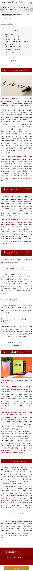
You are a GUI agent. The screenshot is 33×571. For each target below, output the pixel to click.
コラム (3, 23)
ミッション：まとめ (10, 52)
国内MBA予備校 (12, 2)
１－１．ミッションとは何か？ (13, 37)
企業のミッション (9, 34)
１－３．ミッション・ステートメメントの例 (17, 41)
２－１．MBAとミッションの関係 (14, 47)
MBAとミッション (9, 44)
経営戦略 (10, 23)
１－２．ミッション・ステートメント (15, 39)
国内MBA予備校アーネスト (19, 557)
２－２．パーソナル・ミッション (14, 49)
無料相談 (16, 569)
